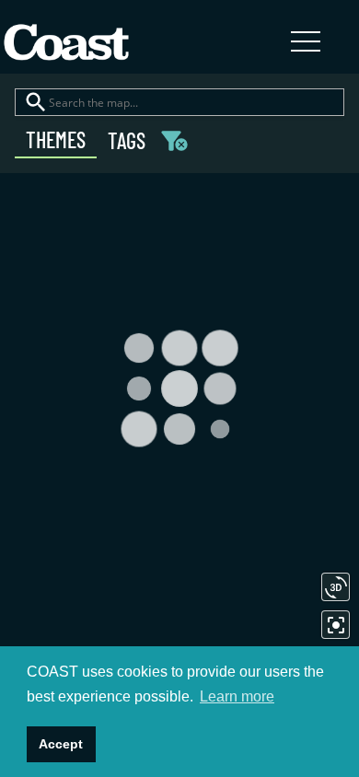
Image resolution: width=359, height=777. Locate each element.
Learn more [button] (237, 696)
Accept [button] (61, 743)
